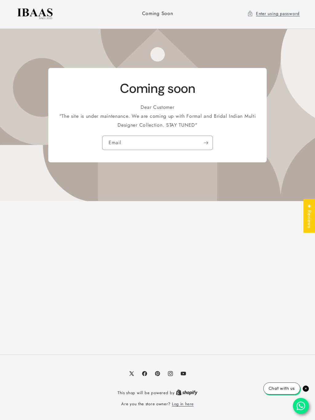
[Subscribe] (206, 143)
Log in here (183, 404)
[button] (273, 14)
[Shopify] (186, 393)
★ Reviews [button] (309, 216)
